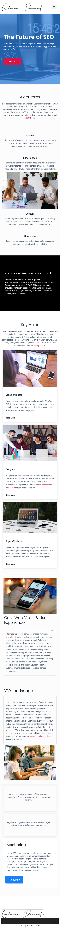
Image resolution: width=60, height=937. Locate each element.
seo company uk (38, 345)
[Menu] (54, 7)
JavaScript (11, 637)
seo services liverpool (38, 736)
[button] (12, 61)
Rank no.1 (29, 118)
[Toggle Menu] (55, 921)
